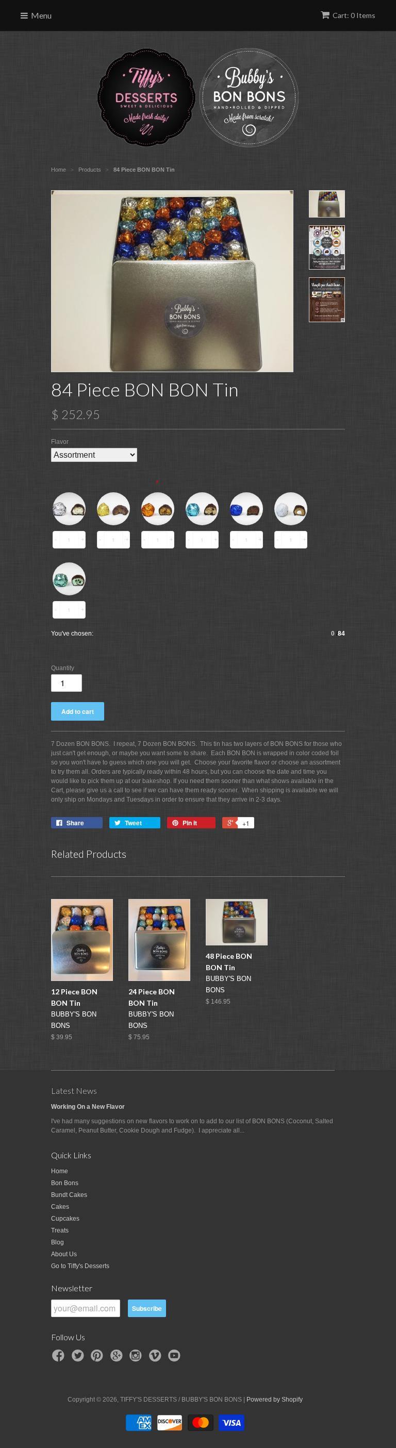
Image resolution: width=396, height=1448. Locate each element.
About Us (64, 1254)
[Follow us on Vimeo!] (156, 1359)
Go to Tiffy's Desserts (80, 1266)
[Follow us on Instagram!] (137, 1359)
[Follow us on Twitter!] (79, 1359)
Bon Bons (64, 1183)
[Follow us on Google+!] (118, 1359)
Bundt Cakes (69, 1195)
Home (59, 1171)
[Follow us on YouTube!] (176, 1359)
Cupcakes (65, 1218)
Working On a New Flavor (88, 1106)
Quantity (62, 668)
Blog (57, 1242)
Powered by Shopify (274, 1399)
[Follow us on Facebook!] (60, 1359)
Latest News (74, 1090)
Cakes (60, 1206)
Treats (60, 1230)
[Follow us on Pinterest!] (98, 1359)
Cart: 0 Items (354, 15)
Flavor (60, 441)
